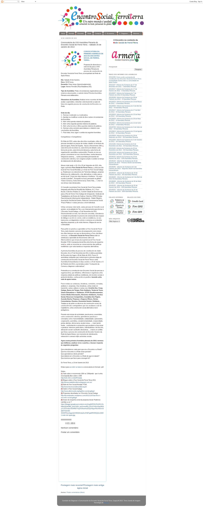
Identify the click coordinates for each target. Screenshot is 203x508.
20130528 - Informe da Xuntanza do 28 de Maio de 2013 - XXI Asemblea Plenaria (125, 182)
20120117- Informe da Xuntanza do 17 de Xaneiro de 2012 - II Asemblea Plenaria (123, 90)
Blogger (106, 502)
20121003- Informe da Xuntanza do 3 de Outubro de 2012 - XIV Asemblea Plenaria (125, 140)
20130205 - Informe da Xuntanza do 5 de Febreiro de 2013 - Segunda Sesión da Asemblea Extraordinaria (125, 168)
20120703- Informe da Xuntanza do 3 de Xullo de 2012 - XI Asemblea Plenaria (125, 128)
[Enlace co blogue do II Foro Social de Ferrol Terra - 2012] (135, 208)
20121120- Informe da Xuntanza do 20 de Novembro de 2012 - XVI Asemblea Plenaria (123, 149)
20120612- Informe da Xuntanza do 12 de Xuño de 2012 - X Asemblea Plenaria (125, 123)
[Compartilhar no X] (70, 423)
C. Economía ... (110, 33)
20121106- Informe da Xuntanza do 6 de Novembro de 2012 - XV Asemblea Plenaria (123, 144)
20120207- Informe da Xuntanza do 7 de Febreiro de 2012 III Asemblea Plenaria (122, 94)
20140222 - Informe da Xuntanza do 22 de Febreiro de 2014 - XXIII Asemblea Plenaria (123, 190)
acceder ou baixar (76, 367)
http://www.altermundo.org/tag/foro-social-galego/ (78, 391)
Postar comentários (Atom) (76, 492)
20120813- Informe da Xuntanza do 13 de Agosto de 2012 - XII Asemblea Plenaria (125, 132)
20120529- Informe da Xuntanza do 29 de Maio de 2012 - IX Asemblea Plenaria (125, 119)
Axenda (71, 33)
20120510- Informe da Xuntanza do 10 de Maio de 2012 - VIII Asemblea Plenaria (125, 115)
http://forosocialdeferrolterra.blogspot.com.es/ (76, 382)
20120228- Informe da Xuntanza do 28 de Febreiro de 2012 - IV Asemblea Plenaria (123, 98)
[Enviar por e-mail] (66, 423)
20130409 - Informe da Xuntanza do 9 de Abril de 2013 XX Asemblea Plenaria (125, 178)
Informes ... (137, 33)
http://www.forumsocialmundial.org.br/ (74, 387)
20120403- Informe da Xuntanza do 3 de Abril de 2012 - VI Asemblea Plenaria (125, 106)
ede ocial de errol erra (125, 43)
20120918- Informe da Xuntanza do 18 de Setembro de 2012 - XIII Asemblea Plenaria (123, 136)
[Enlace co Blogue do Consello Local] (135, 203)
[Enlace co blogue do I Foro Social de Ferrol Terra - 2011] (135, 214)
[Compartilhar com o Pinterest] (74, 423)
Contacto (98, 33)
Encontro (80, 33)
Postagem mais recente (71, 485)
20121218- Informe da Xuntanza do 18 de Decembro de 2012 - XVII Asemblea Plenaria (124, 153)
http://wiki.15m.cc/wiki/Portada (71, 378)
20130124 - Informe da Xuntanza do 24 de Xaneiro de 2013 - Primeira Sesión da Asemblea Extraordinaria (125, 162)
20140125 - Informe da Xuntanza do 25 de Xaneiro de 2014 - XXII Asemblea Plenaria (123, 186)
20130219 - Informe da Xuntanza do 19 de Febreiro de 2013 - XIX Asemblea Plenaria (123, 173)
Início (63, 33)
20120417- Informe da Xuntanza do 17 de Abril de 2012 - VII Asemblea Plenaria (124, 111)
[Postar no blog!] (68, 423)
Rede (89, 33)
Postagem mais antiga (94, 485)
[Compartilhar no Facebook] (72, 423)
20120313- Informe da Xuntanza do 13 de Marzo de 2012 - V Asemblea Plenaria (125, 102)
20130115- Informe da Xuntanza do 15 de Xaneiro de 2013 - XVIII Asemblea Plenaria (123, 157)
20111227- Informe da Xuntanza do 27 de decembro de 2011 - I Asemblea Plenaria (123, 85)
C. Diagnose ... (124, 33)
